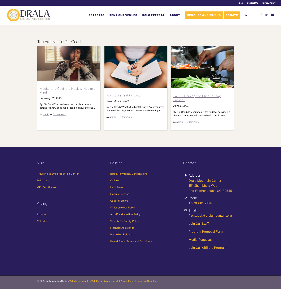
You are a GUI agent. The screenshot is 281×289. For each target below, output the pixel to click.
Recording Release (121, 234)
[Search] (246, 15)
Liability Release (119, 193)
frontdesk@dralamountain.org (210, 215)
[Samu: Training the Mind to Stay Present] (202, 67)
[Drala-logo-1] (29, 15)
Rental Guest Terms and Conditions (131, 241)
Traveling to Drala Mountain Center (58, 173)
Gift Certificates (46, 187)
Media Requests (200, 239)
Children (115, 180)
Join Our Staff (199, 223)
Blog (241, 3)
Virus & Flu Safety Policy (124, 221)
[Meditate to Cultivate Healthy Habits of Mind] (68, 63)
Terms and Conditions (147, 281)
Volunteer (43, 221)
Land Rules (116, 187)
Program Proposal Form (206, 231)
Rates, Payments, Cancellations (129, 173)
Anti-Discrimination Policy (125, 214)
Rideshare (43, 180)
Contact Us (252, 3)
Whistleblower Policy (122, 207)
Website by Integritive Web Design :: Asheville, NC (94, 281)
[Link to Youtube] (272, 15)
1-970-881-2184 (200, 203)
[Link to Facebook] (261, 15)
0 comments (59, 114)
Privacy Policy (268, 3)
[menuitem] (241, 3)
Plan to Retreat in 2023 (123, 95)
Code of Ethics (119, 200)
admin (46, 114)
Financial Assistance (122, 227)
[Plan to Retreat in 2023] (135, 67)
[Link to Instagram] (267, 15)
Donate (41, 214)
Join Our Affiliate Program (208, 247)
